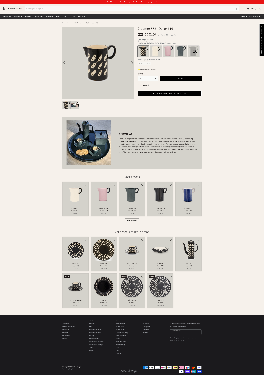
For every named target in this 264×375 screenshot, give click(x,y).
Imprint (91, 351)
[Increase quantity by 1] (155, 78)
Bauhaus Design (121, 342)
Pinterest (146, 330)
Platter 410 (160, 300)
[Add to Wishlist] (85, 184)
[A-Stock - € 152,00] (144, 66)
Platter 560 (103, 263)
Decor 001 (160, 211)
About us (81, 16)
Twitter (145, 333)
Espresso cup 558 (75, 300)
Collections (66, 336)
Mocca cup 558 (132, 263)
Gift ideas (65, 333)
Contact (91, 324)
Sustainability (120, 345)
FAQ (90, 327)
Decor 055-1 (104, 211)
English (243, 16)
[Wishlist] (256, 9)
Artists (118, 339)
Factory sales (120, 327)
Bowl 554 (160, 263)
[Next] (132, 63)
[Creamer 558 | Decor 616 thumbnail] (66, 105)
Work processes (121, 336)
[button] (261, 39)
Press (117, 348)
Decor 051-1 (132, 211)
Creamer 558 (84, 23)
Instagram (146, 327)
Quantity (140, 74)
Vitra (117, 351)
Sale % (58, 16)
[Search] (236, 8)
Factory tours (120, 330)
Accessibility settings (96, 345)
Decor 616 (75, 266)
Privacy (91, 336)
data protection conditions (178, 340)
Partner (118, 354)
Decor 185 (188, 211)
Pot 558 (188, 263)
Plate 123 (104, 300)
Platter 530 (132, 300)
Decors (66, 16)
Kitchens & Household (22, 16)
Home (64, 23)
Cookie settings (94, 339)
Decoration (38, 16)
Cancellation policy (95, 330)
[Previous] (64, 63)
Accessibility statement (96, 342)
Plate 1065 (75, 263)
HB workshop (120, 324)
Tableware (6, 16)
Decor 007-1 (75, 211)
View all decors (132, 221)
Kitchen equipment (68, 327)
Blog (73, 16)
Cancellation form (95, 333)
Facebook (146, 324)
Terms (91, 348)
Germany (253, 16)
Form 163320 (73, 23)
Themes (49, 16)
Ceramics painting (122, 333)
